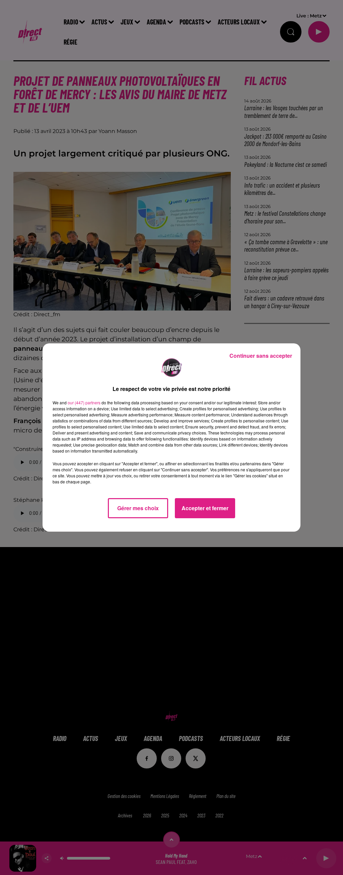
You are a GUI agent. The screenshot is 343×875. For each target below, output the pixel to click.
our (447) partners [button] (84, 402)
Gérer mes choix (138, 508)
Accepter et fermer (205, 508)
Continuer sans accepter (260, 355)
